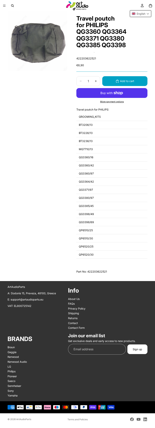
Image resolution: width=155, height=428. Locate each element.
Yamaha (13, 395)
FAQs (71, 303)
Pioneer (12, 376)
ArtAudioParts (23, 419)
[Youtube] (138, 419)
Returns (73, 318)
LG (9, 366)
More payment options (112, 101)
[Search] (12, 6)
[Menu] (4, 5)
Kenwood (13, 356)
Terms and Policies (77, 419)
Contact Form (76, 327)
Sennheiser (14, 385)
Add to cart (127, 81)
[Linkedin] (145, 419)
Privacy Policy (76, 308)
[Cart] (150, 6)
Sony (11, 390)
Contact (73, 322)
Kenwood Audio (17, 361)
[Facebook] (132, 419)
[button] (140, 14)
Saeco (11, 381)
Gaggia (12, 351)
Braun (11, 347)
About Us (74, 298)
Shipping (73, 313)
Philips (12, 371)
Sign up (137, 349)
